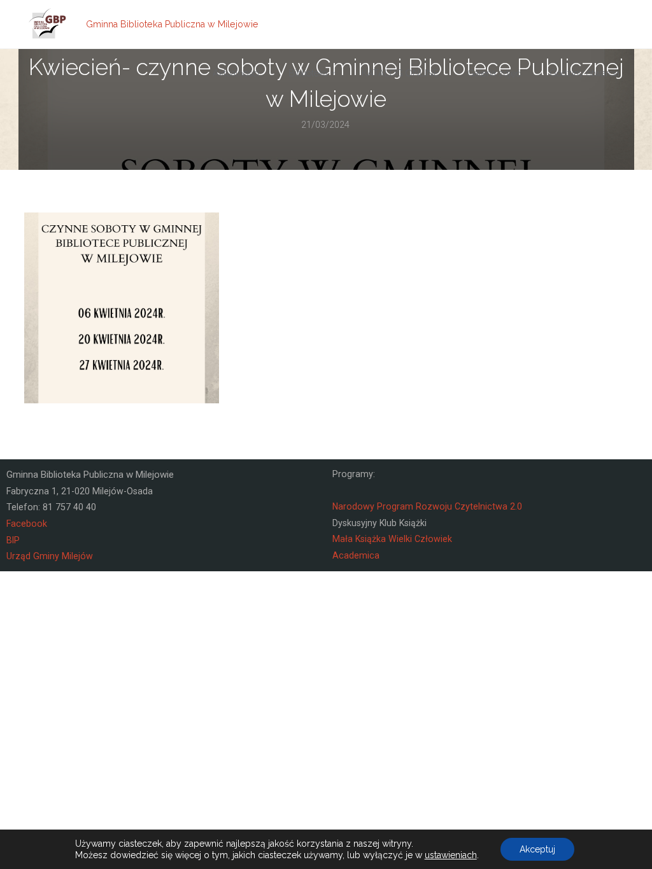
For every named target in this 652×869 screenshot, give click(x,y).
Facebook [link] (26, 523)
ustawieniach (451, 855)
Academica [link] (355, 555)
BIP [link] (13, 540)
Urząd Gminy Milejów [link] (49, 556)
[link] (47, 24)
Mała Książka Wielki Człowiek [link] (392, 539)
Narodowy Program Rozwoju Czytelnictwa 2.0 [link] (427, 506)
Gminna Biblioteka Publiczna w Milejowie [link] (172, 24)
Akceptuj (537, 849)
